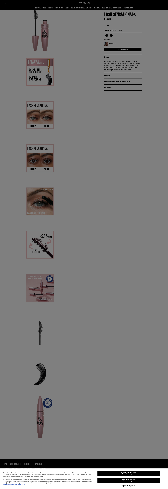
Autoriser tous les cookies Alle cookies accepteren (128, 473)
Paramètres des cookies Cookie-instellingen (128, 486)
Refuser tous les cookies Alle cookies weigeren (128, 480)
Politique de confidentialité (10, 484)
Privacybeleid (21, 484)
